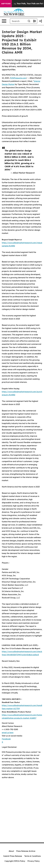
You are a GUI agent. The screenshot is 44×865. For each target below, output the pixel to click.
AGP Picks (5, 4)
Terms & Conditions (32, 856)
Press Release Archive (25, 851)
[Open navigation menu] (4, 21)
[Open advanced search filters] (34, 21)
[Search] (29, 21)
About (11, 851)
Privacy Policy (33, 861)
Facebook (6, 739)
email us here (7, 732)
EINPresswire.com (18, 78)
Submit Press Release (12, 856)
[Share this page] (40, 21)
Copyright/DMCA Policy (15, 861)
